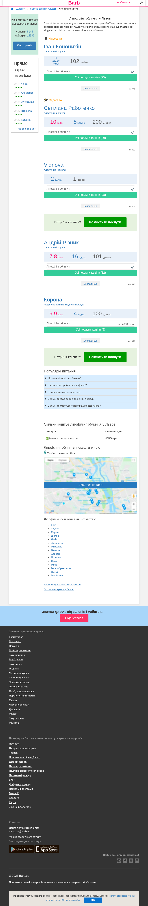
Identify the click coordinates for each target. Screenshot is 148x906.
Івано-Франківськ (61, 568)
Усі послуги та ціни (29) (90, 137)
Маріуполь (57, 575)
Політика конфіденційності (24, 757)
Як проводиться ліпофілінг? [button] (64, 392)
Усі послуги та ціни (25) (90, 77)
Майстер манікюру (20, 650)
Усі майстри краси (19, 677)
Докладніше (90, 88)
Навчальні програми (21, 788)
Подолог (14, 668)
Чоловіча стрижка (19, 682)
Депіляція (14, 709)
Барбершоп (16, 659)
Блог (11, 779)
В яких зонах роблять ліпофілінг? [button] (67, 385)
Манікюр (14, 722)
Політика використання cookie (26, 770)
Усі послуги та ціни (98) (90, 194)
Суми (54, 561)
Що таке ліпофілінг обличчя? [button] (65, 378)
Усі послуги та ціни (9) (90, 329)
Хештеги (14, 797)
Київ (53, 524)
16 (75, 256)
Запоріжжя (57, 543)
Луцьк (54, 571)
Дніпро (55, 535)
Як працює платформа (22, 748)
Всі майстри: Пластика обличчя (62, 584)
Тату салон (15, 664)
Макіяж (13, 700)
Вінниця (55, 550)
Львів (54, 539)
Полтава (56, 557)
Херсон (55, 553)
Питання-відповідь (20, 775)
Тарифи (13, 752)
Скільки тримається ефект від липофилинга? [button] (74, 405)
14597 (30, 35)
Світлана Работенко (69, 109)
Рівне (54, 564)
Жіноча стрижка (18, 686)
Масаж (13, 713)
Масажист (15, 641)
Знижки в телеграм (20, 806)
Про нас (14, 743)
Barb (74, 3)
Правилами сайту (71, 900)
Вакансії (14, 793)
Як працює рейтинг (20, 766)
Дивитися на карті (91, 484)
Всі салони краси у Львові (59, 589)
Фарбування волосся (21, 691)
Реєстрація (24, 45)
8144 (30, 31)
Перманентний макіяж (22, 695)
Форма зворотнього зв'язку (25, 836)
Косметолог (16, 636)
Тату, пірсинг (16, 718)
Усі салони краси (19, 673)
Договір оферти (18, 761)
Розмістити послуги (105, 222)
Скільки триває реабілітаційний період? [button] (71, 398)
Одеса (55, 528)
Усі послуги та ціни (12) (90, 272)
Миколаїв (56, 546)
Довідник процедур (20, 784)
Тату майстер (17, 654)
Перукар (14, 645)
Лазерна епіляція (19, 704)
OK (93, 900)
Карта (12, 802)
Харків (54, 532)
